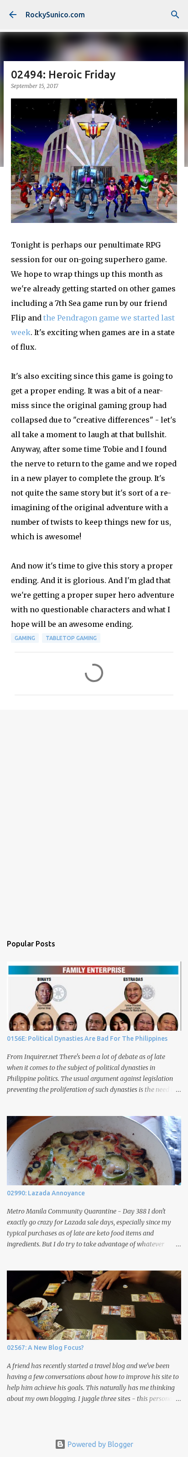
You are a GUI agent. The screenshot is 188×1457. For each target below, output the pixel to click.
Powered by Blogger (99, 1444)
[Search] (175, 15)
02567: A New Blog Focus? (45, 1347)
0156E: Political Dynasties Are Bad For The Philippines (87, 1038)
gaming (25, 638)
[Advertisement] (94, 817)
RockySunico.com (55, 14)
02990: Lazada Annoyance (46, 1193)
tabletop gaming (71, 638)
